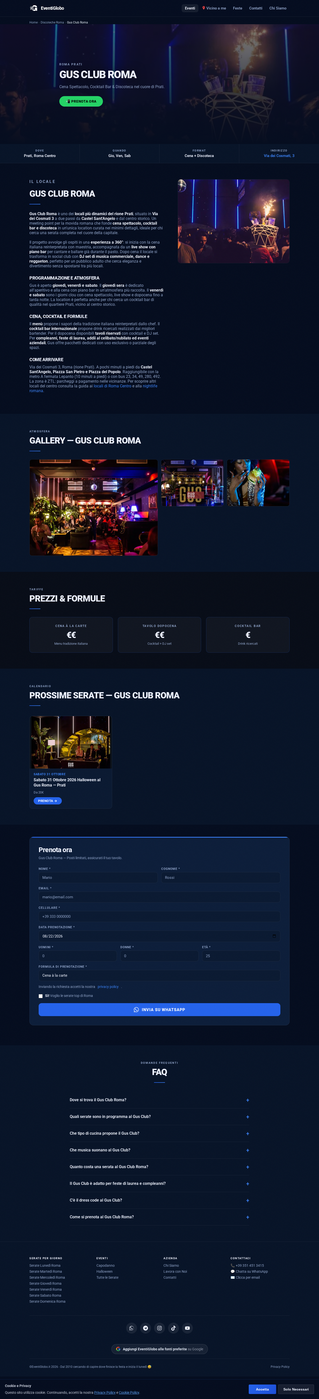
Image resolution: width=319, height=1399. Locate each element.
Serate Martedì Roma (45, 1271)
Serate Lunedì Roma (45, 1265)
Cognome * (170, 869)
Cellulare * (49, 908)
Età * (206, 947)
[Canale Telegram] (145, 1328)
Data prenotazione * (57, 927)
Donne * (127, 947)
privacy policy (108, 987)
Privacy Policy (280, 1367)
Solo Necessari (296, 1389)
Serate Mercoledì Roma (47, 1277)
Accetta (262, 1389)
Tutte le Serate (107, 1277)
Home (33, 22)
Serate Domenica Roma (47, 1301)
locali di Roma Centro (112, 386)
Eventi (190, 8)
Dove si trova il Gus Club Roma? (98, 1100)
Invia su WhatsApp (163, 1009)
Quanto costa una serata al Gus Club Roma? (109, 1167)
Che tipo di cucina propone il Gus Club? (104, 1133)
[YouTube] (187, 1328)
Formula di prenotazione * (63, 966)
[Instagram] (159, 1328)
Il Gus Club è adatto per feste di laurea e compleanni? (118, 1183)
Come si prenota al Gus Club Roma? (102, 1217)
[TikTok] (173, 1328)
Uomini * (46, 947)
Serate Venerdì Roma (45, 1289)
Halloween (104, 1271)
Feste (237, 8)
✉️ (245, 1277)
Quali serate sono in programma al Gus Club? (110, 1116)
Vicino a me (216, 8)
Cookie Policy (129, 1393)
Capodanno (105, 1265)
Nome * (45, 869)
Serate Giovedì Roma (45, 1283)
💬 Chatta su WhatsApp (249, 1271)
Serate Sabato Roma (45, 1295)
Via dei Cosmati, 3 (279, 156)
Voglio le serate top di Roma (69, 996)
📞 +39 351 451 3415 (247, 1265)
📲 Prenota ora (81, 101)
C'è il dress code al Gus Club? (96, 1200)
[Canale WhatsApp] (131, 1328)
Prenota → (47, 801)
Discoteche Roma (52, 22)
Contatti (255, 8)
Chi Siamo (277, 8)
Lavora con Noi (175, 1271)
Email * (45, 888)
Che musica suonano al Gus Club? (100, 1150)
